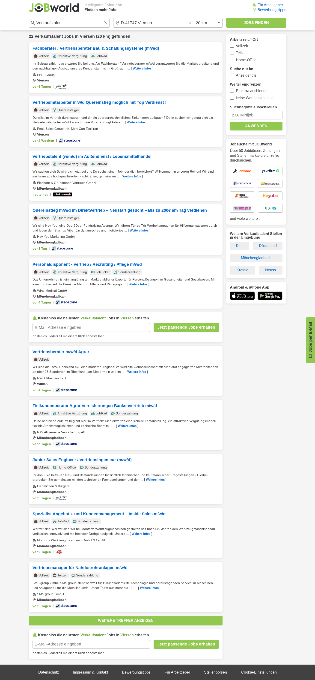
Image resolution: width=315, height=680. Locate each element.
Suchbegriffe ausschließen (253, 107)
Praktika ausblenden (253, 91)
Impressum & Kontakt (90, 672)
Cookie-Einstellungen (259, 672)
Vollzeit (242, 46)
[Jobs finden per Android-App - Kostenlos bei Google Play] (270, 296)
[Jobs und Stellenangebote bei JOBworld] (54, 7)
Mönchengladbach (256, 258)
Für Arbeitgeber (270, 5)
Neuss (270, 270)
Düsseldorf (268, 246)
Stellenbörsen (215, 672)
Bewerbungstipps (272, 10)
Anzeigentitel (246, 75)
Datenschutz (48, 672)
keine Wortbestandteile (254, 98)
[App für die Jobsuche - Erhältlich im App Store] (242, 296)
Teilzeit (241, 53)
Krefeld (242, 270)
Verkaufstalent (49, 36)
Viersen (87, 36)
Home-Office (246, 60)
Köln (240, 246)
